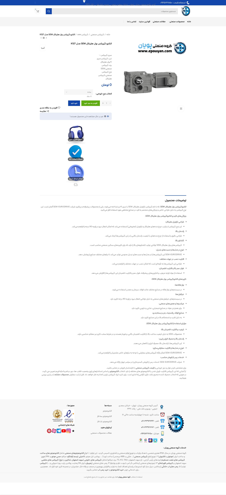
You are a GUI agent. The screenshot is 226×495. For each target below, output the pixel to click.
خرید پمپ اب (103, 469)
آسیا (42, 48)
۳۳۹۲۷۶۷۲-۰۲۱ (147, 427)
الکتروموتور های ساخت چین (49, 454)
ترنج (61, 460)
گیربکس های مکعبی (49, 460)
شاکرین (68, 460)
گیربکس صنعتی (97, 34)
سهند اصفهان (77, 460)
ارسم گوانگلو (72, 456)
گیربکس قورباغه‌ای (165, 463)
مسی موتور (56, 456)
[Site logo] (185, 11)
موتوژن (170, 456)
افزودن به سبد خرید (90, 103)
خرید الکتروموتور (117, 469)
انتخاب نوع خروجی (104, 93)
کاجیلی (82, 456)
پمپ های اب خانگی (170, 466)
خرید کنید (74, 103)
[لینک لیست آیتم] (94, 411)
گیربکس (43, 463)
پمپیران (89, 463)
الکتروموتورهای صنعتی (74, 453)
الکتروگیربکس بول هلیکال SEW (173, 206)
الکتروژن (162, 456)
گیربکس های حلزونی (92, 460)
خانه (108, 34)
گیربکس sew (82, 34)
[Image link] (175, 423)
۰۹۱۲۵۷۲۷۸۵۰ (166, 2)
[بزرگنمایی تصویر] (181, 108)
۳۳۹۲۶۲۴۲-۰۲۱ (147, 421)
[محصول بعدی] (41, 38)
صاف (88, 96)
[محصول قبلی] (46, 38)
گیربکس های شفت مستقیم (173, 460)
